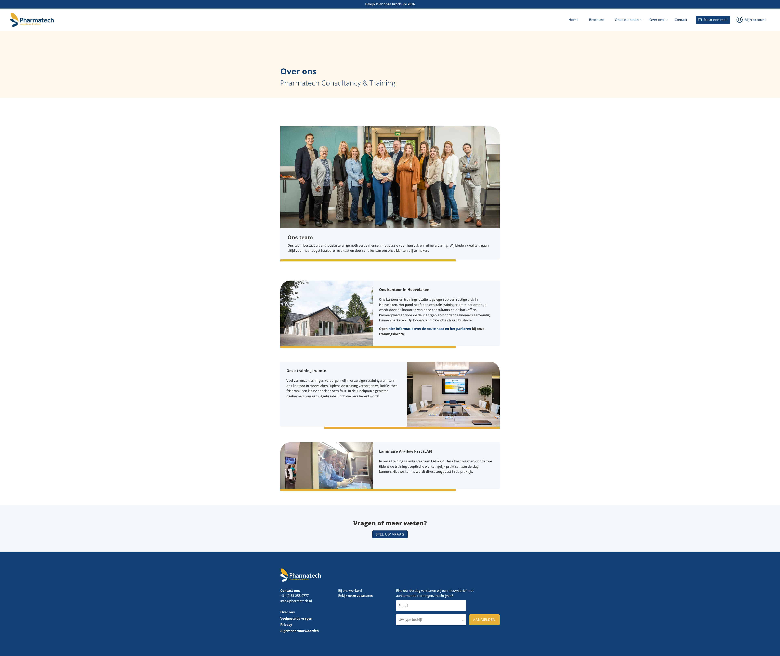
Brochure (596, 19)
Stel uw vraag (390, 534)
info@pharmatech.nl (296, 601)
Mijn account (755, 19)
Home (573, 19)
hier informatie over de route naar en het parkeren (430, 328)
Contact (681, 19)
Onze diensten (627, 19)
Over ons (656, 19)
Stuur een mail (713, 19)
